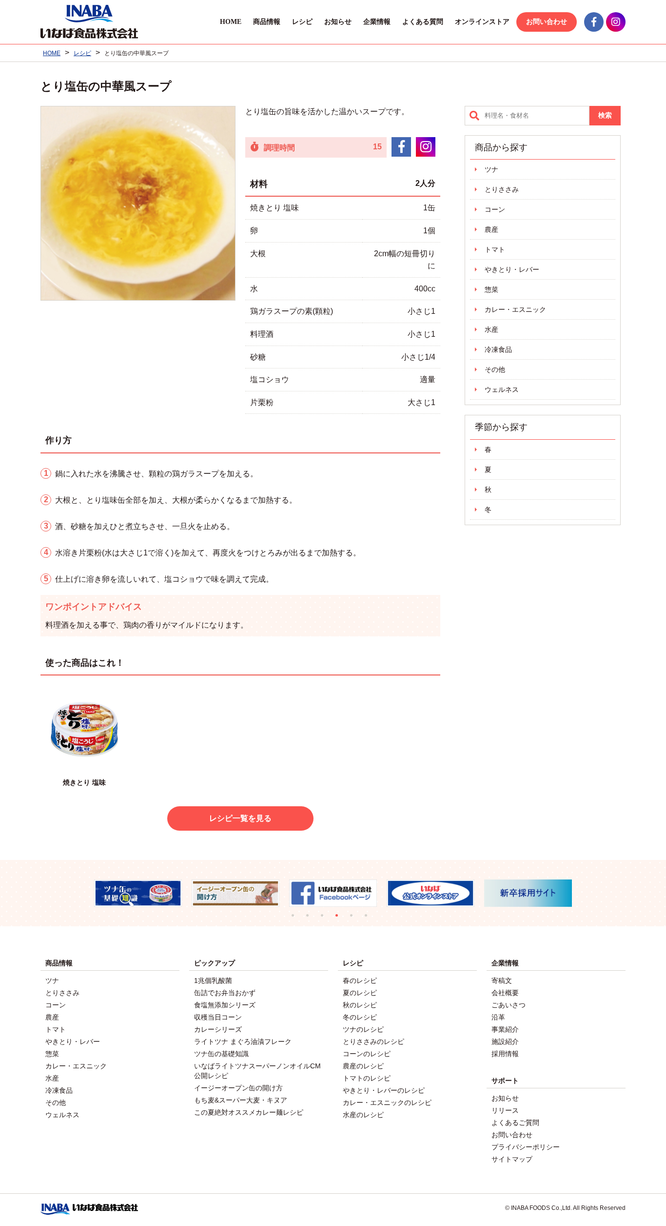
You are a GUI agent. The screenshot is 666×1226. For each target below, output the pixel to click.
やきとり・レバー (512, 269)
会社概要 (505, 993)
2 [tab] (311, 919)
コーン (495, 209)
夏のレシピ (360, 993)
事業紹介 (505, 1029)
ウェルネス (502, 389)
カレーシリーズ (218, 1029)
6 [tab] (369, 919)
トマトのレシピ (367, 1078)
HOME (230, 21)
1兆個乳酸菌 (213, 980)
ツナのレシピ (363, 1029)
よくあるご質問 (515, 1122)
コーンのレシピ (367, 1054)
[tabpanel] (152, 893)
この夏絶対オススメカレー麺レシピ (248, 1112)
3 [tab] (326, 919)
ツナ (491, 169)
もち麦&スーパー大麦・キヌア (240, 1100)
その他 (495, 369)
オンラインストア (482, 21)
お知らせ (338, 21)
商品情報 (266, 21)
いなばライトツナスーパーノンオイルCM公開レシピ (257, 1071)
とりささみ (502, 189)
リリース (505, 1110)
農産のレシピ (363, 1066)
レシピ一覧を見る (240, 818)
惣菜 (491, 289)
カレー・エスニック (515, 309)
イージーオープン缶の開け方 (238, 1088)
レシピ (302, 21)
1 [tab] (296, 919)
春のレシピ (360, 980)
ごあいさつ (508, 1005)
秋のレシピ (360, 1005)
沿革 (498, 1017)
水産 (491, 329)
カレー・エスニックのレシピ (387, 1102)
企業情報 (377, 21)
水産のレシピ (363, 1115)
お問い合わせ (546, 21)
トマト (495, 249)
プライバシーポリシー (525, 1147)
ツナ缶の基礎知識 (221, 1054)
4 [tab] (340, 919)
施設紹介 (505, 1041)
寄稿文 (501, 980)
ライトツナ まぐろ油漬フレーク (243, 1041)
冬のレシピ (360, 1017)
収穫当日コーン (218, 1017)
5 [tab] (355, 919)
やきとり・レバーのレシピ (384, 1090)
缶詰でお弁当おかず (224, 993)
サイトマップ (511, 1159)
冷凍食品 (498, 349)
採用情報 (505, 1054)
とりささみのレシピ (373, 1041)
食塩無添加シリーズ (224, 1005)
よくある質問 (422, 21)
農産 (491, 229)
